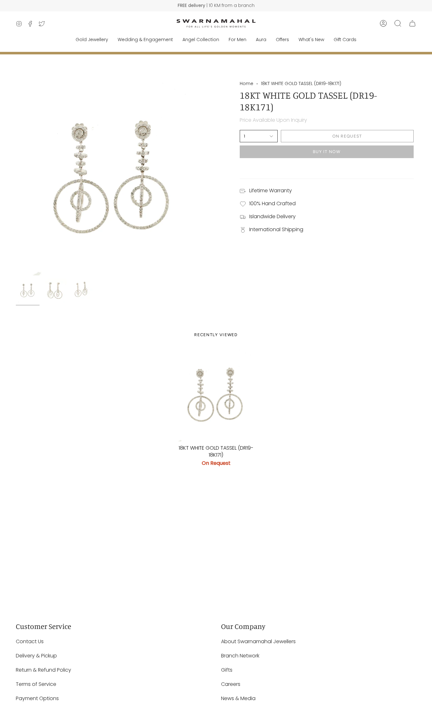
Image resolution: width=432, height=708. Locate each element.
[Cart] (412, 23)
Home (246, 83)
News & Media (238, 698)
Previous (15, 178)
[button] (398, 23)
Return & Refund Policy (43, 670)
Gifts (226, 670)
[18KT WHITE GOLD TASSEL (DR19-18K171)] (216, 395)
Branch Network (240, 655)
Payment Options (37, 698)
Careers (230, 684)
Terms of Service (36, 684)
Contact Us (30, 641)
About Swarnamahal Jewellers (258, 641)
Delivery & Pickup (36, 655)
